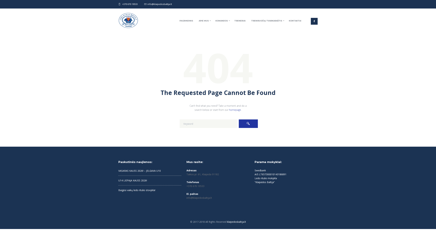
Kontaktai (295, 21)
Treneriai (240, 21)
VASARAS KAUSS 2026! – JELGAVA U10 (139, 170)
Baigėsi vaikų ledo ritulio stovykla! (136, 190)
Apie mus (204, 21)
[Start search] (248, 123)
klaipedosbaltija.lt (236, 221)
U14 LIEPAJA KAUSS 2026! (132, 180)
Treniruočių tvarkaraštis (266, 21)
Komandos (221, 21)
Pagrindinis (186, 21)
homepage (235, 109)
